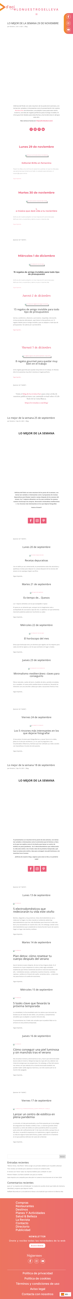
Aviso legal (37, 1289)
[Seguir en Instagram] (35, 129)
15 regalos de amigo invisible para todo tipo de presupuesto (36, 273)
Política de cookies (37, 1278)
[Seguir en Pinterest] (39, 129)
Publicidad (23, 1230)
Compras (22, 1202)
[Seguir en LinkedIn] (43, 129)
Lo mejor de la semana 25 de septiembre (31, 418)
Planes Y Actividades (30, 1213)
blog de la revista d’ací (32, 394)
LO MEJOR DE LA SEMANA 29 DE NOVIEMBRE (33, 23)
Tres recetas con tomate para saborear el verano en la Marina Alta (28, 1169)
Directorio (22, 1226)
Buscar (62, 1156)
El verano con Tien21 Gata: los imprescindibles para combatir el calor (29, 1172)
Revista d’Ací (19, 110)
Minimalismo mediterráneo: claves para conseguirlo (36, 675)
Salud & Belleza (26, 1216)
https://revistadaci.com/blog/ (36, 403)
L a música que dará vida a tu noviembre (36, 210)
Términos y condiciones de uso (37, 1283)
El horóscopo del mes (36, 638)
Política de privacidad (38, 1273)
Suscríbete (37, 1245)
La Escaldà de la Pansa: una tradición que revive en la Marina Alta (42, 1191)
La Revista (23, 1219)
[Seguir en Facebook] (31, 129)
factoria (12, 26)
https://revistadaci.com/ (44, 121)
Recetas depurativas (36, 560)
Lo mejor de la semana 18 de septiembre (31, 765)
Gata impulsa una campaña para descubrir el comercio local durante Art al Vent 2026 (34, 1177)
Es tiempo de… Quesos (36, 597)
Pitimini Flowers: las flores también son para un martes (24, 1174)
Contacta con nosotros (37, 1294)
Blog (26, 26)
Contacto (22, 1223)
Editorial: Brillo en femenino (36, 163)
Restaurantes (25, 1206)
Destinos (22, 1209)
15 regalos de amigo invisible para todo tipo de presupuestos (36, 310)
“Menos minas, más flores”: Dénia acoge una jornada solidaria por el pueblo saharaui (34, 1166)
